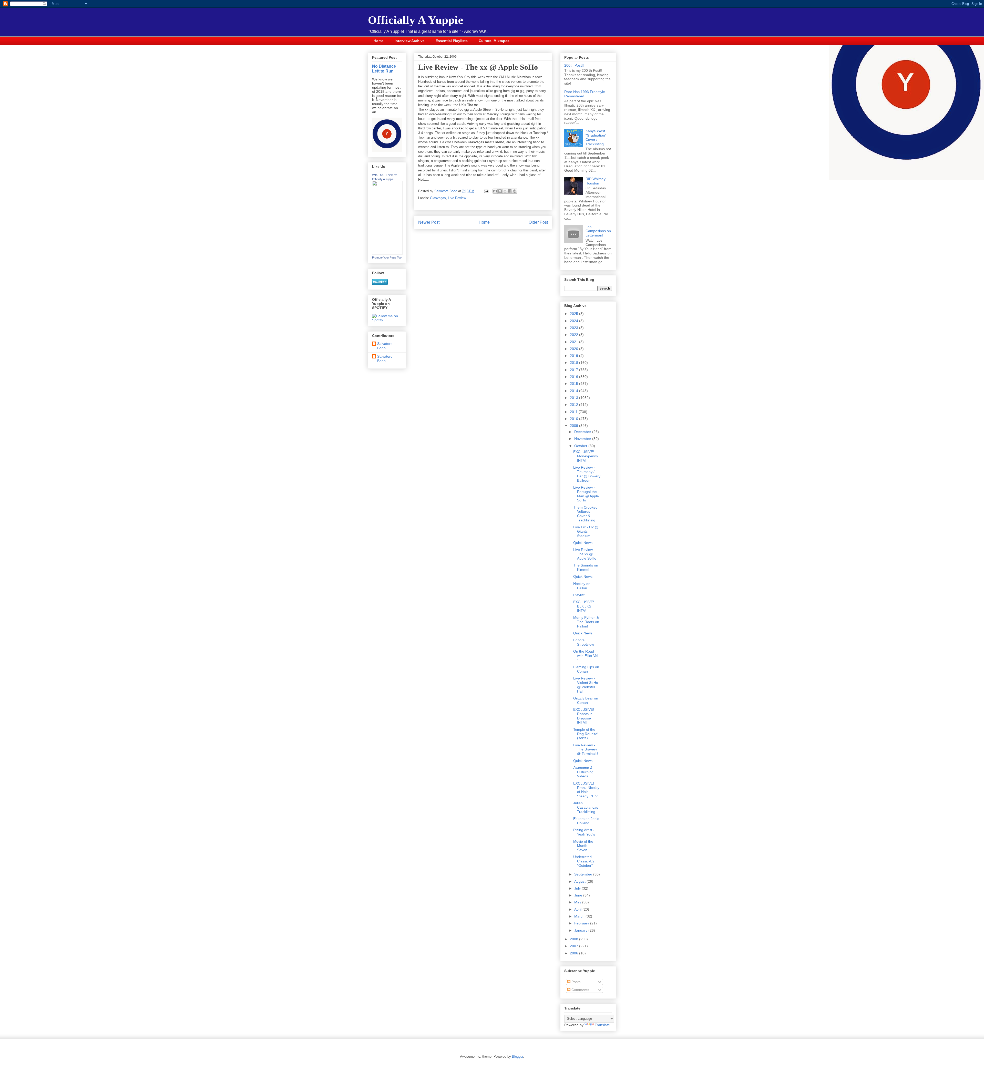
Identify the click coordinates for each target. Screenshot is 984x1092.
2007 (574, 946)
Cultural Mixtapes (494, 41)
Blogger (517, 1056)
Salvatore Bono (385, 346)
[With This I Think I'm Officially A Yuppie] (387, 253)
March (580, 916)
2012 (574, 405)
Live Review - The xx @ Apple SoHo (584, 554)
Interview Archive (410, 41)
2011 (574, 412)
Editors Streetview (583, 642)
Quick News (582, 543)
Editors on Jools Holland (586, 821)
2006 (574, 953)
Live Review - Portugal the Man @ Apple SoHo (586, 493)
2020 (574, 349)
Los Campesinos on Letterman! (598, 231)
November (583, 439)
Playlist (579, 595)
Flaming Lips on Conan (586, 669)
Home (379, 41)
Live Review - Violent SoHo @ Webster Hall (585, 684)
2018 (574, 362)
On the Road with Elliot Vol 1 (585, 655)
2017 (574, 370)
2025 (574, 314)
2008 (574, 939)
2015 (574, 384)
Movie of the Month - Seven (583, 845)
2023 (574, 328)
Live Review (457, 198)
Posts (575, 982)
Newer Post (428, 222)
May (578, 902)
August (580, 881)
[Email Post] (485, 191)
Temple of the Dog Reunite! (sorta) (585, 733)
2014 (574, 391)
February (582, 923)
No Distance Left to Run (384, 68)
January (581, 930)
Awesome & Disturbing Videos (583, 772)
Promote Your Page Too (387, 257)
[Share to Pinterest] (514, 191)
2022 (574, 335)
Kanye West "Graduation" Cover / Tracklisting (596, 137)
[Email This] (495, 191)
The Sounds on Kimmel (585, 567)
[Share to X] (504, 191)
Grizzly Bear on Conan (585, 700)
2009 (574, 426)
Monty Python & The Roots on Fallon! (586, 621)
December (583, 432)
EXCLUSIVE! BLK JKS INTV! (583, 606)
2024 (574, 321)
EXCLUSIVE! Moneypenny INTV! (585, 456)
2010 (574, 419)
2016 (574, 377)
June (578, 895)
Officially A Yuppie (415, 20)
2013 (574, 398)
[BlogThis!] (500, 191)
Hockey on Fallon (581, 586)
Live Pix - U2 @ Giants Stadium (585, 531)
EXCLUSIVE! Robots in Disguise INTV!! (583, 715)
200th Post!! (574, 65)
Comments (579, 990)
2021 (574, 342)
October (581, 446)
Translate (602, 1025)
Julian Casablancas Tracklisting (585, 807)
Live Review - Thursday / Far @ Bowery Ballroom (586, 473)
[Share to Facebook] (509, 191)
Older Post (538, 222)
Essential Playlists (452, 41)
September (583, 874)
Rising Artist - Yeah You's (584, 832)
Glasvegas (438, 198)
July (578, 888)
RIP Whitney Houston (596, 181)
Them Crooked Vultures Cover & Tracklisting (585, 513)
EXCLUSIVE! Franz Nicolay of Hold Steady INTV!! (586, 789)
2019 (574, 356)
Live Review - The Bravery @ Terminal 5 (586, 749)
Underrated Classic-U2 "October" (583, 861)
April (578, 909)
